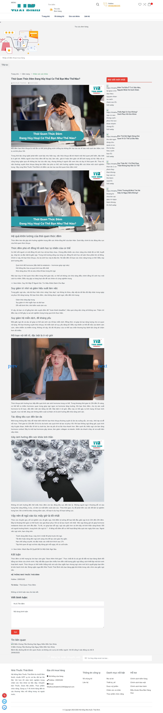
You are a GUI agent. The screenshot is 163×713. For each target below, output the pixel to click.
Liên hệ (87, 16)
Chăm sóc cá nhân (114, 690)
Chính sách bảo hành (138, 686)
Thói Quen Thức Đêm (27, 585)
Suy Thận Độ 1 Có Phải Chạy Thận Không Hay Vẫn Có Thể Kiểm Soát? (128, 165)
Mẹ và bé (110, 679)
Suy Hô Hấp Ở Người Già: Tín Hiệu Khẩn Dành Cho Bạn (43, 283)
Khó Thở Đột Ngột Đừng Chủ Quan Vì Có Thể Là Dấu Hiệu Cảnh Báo (128, 138)
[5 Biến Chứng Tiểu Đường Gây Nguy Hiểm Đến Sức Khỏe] (34, 644)
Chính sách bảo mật (138, 682)
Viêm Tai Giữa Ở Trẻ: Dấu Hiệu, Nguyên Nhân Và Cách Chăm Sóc (129, 90)
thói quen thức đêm (66, 167)
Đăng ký (143, 658)
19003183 (59, 680)
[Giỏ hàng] (149, 5)
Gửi (15, 632)
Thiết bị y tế (111, 682)
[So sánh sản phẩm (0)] (144, 5)
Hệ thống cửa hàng (56, 676)
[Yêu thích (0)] (139, 5)
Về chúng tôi (59, 16)
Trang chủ (46, 16)
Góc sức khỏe (74, 16)
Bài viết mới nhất (116, 79)
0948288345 (114, 6)
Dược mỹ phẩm (112, 686)
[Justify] (97, 4)
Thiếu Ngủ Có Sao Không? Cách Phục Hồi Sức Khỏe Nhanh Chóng (127, 114)
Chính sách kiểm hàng (138, 679)
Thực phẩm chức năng (115, 694)
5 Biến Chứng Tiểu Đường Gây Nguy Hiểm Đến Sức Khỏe (33, 647)
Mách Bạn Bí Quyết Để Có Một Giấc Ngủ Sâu (39, 549)
